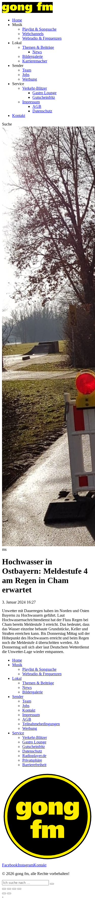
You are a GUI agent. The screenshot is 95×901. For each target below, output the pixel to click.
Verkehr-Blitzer (34, 88)
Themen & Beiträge (38, 47)
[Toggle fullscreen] (14, 889)
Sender (17, 696)
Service (18, 733)
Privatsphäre (32, 760)
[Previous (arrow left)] (4, 893)
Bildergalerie (32, 56)
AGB (36, 106)
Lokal (17, 678)
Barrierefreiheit (34, 765)
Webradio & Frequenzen (42, 38)
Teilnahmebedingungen (41, 724)
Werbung (29, 79)
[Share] (9, 889)
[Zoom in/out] (19, 889)
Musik (17, 665)
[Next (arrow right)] (9, 893)
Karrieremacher (34, 61)
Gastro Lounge (44, 93)
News (37, 52)
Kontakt (18, 115)
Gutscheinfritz (43, 97)
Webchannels (33, 34)
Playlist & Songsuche (39, 29)
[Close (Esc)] (4, 889)
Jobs (25, 74)
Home (17, 20)
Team (26, 70)
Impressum (31, 102)
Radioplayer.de (34, 756)
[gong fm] (27, 11)
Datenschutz (42, 111)
